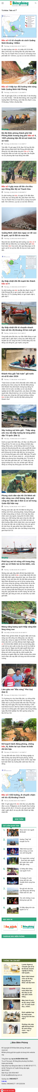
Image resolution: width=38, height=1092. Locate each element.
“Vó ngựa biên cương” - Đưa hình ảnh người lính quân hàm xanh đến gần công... (27, 861)
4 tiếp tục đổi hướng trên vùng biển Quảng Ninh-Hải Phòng (19, 87)
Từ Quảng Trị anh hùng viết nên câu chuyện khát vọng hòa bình (27, 881)
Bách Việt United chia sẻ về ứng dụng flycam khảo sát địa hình (28, 980)
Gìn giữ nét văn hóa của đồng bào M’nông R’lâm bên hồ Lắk (27, 891)
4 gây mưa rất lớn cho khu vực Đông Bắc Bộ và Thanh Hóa (17, 187)
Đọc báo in (7, 919)
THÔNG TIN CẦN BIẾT (11, 961)
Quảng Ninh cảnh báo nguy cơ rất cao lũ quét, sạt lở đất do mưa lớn (19, 234)
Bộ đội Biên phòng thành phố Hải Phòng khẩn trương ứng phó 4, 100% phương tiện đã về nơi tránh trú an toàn (19, 137)
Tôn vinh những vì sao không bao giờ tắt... (27, 899)
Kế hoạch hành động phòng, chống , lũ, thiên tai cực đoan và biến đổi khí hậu (18, 746)
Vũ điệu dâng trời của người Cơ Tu (27, 908)
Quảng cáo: (10, 1079)
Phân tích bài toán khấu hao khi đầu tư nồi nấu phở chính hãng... (27, 993)
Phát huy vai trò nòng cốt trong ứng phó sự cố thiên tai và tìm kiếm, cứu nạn (18, 564)
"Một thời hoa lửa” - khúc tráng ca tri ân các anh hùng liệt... (26, 851)
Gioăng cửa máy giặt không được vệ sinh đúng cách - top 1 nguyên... (28, 1028)
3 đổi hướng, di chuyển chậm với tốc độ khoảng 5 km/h (18, 796)
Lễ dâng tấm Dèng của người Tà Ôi (26, 870)
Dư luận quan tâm (11, 826)
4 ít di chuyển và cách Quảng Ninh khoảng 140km (18, 41)
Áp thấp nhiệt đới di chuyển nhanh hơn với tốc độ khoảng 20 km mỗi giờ (19, 328)
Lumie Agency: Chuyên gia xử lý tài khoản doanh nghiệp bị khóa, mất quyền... (28, 969)
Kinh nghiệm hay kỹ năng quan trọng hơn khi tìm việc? (28, 1015)
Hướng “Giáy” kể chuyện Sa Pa (25, 840)
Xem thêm (19, 819)
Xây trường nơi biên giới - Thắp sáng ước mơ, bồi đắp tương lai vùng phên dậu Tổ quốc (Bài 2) (18, 433)
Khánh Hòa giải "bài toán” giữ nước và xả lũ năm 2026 (18, 374)
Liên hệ (4, 1081)
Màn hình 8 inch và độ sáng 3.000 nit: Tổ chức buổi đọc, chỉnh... (28, 1003)
